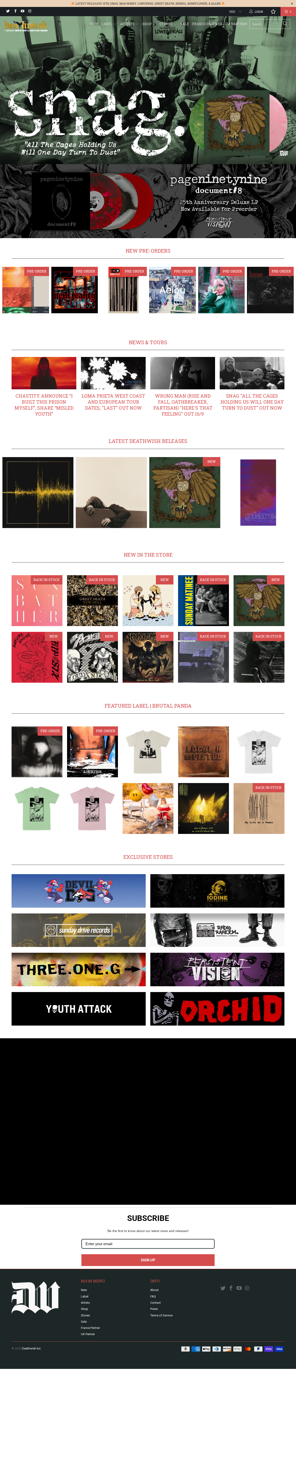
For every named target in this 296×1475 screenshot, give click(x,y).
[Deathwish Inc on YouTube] (22, 11)
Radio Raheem (217, 930)
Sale (184, 24)
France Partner (207, 24)
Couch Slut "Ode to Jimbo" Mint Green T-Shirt (37, 808)
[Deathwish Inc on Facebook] (15, 11)
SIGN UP (148, 1260)
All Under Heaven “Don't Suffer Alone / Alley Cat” (259, 657)
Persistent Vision (217, 969)
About (154, 1290)
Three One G (79, 969)
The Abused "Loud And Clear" (92, 657)
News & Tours (148, 342)
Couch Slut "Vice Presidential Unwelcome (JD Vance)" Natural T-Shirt (148, 751)
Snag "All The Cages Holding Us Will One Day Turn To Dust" (184, 492)
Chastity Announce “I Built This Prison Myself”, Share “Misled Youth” (44, 405)
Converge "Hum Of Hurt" (38, 492)
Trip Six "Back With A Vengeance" (37, 657)
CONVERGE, (146, 3)
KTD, (106, 3)
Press (154, 1309)
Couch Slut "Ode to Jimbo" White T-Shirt (259, 751)
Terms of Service (161, 1315)
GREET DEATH (164, 3)
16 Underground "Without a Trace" (25, 290)
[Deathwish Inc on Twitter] (8, 11)
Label (107, 24)
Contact (155, 1302)
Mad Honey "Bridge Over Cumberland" (111, 492)
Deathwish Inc (31, 1348)
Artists (127, 24)
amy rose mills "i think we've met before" (37, 751)
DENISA (181, 3)
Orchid (217, 1009)
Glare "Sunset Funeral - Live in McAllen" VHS (258, 492)
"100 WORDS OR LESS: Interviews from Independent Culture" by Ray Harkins (123, 290)
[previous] (13, 290)
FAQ (153, 1296)
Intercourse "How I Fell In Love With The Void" (148, 808)
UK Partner (236, 24)
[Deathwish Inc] (26, 26)
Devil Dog (79, 891)
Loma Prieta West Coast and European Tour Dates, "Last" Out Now (113, 402)
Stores (166, 24)
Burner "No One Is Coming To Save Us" (270, 290)
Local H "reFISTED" (203, 751)
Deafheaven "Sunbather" (37, 600)
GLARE (216, 3)
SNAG (114, 3)
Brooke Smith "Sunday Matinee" (203, 600)
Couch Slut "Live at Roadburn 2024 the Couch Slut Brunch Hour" (203, 808)
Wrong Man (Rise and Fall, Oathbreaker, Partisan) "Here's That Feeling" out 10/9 (182, 405)
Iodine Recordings (217, 891)
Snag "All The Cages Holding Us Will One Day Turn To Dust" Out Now (252, 402)
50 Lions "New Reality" (74, 290)
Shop (147, 24)
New (94, 24)
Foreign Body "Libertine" (92, 751)
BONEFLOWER (197, 3)
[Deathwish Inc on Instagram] (29, 11)
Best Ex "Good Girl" (221, 290)
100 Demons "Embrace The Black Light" (148, 657)
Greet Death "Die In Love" (148, 600)
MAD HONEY (127, 3)
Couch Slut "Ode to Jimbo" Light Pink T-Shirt (92, 808)
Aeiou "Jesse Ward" (172, 290)
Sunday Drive (79, 930)
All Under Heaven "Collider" (203, 657)
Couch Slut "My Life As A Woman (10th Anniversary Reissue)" (259, 808)
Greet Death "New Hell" (92, 600)
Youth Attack (79, 1009)
